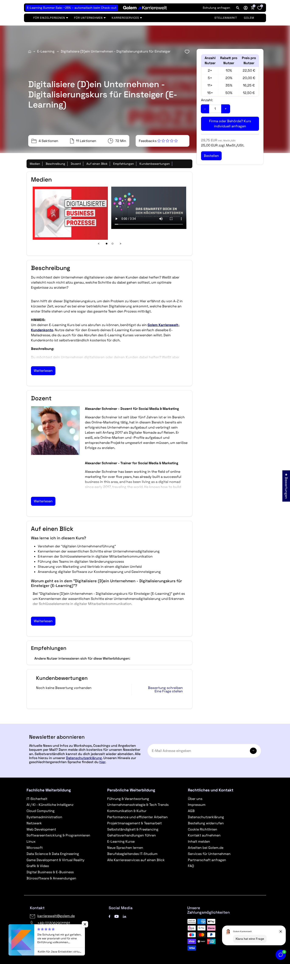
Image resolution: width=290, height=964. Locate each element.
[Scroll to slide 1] (106, 243)
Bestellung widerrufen (206, 823)
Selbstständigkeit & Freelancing (132, 829)
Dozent (76, 164)
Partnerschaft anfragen (207, 860)
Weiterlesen (43, 370)
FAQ (191, 866)
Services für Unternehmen (209, 854)
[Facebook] (109, 916)
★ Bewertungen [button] (286, 486)
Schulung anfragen (216, 8)
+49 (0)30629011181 (53, 923)
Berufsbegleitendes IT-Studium (132, 854)
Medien (35, 164)
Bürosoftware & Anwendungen (51, 878)
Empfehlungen (123, 164)
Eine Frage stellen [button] (169, 691)
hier (102, 762)
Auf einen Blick (97, 164)
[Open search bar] (238, 7)
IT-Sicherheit (37, 798)
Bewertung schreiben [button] (165, 688)
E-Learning (46, 51)
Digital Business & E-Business (50, 872)
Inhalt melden (199, 841)
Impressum (197, 804)
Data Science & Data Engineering (53, 854)
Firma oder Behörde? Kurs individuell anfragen (230, 123)
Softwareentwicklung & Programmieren (58, 835)
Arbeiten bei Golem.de (205, 847)
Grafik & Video (38, 866)
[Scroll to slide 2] (112, 243)
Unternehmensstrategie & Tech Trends (138, 804)
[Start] (29, 51)
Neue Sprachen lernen (125, 847)
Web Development (41, 829)
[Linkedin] (124, 916)
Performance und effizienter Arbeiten (137, 817)
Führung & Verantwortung (128, 798)
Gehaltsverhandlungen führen (131, 835)
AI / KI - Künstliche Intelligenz (50, 804)
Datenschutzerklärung (84, 758)
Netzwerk (34, 823)
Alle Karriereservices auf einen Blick (136, 860)
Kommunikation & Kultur (126, 811)
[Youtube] (116, 916)
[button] (245, 7)
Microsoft (35, 847)
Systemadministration (44, 817)
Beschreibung (55, 164)
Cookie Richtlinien (202, 829)
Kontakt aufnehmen (204, 835)
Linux (31, 841)
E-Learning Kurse (121, 841)
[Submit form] (253, 751)
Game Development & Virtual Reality (55, 860)
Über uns (195, 798)
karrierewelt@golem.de (56, 916)
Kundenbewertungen (154, 164)
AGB (191, 811)
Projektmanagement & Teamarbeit (134, 823)
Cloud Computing (41, 811)
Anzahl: (207, 100)
